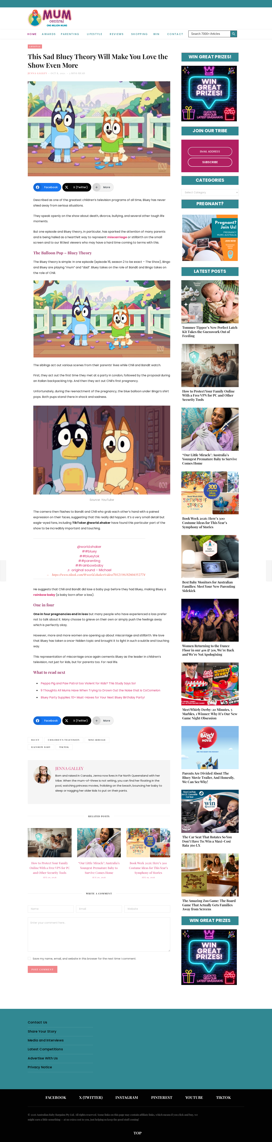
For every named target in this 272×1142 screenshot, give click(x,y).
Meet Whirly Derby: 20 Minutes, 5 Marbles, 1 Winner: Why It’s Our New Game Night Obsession (209, 713)
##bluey (89, 551)
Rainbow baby (41, 747)
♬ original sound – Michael (89, 570)
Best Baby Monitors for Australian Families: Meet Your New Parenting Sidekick (208, 586)
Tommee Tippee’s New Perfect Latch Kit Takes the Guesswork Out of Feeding (209, 331)
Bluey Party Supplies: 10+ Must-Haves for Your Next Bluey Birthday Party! (93, 697)
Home (32, 34)
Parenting (70, 34)
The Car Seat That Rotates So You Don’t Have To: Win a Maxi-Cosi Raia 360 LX (207, 841)
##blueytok (89, 556)
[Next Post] (269, 570)
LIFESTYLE (94, 34)
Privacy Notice (40, 1067)
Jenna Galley (37, 73)
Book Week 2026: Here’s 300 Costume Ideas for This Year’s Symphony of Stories (148, 868)
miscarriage (97, 739)
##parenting (89, 560)
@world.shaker (89, 546)
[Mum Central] (50, 22)
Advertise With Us (43, 1058)
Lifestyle (35, 46)
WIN (156, 34)
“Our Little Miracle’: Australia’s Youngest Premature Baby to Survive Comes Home (99, 868)
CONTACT (175, 34)
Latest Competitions (45, 1049)
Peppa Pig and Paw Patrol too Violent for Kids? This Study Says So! (88, 683)
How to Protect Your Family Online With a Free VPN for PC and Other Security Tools (50, 868)
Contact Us (37, 1022)
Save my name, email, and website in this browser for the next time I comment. (84, 958)
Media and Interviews (46, 1040)
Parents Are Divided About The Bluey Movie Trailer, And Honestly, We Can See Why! (208, 777)
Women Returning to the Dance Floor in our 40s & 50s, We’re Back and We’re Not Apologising (208, 650)
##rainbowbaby (89, 565)
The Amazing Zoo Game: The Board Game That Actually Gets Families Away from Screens (209, 904)
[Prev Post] (3, 570)
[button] (241, 31)
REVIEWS (117, 34)
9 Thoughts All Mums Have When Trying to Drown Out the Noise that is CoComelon (100, 690)
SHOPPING (139, 34)
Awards (49, 34)
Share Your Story (42, 1031)
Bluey (35, 739)
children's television (64, 739)
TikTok (64, 747)
